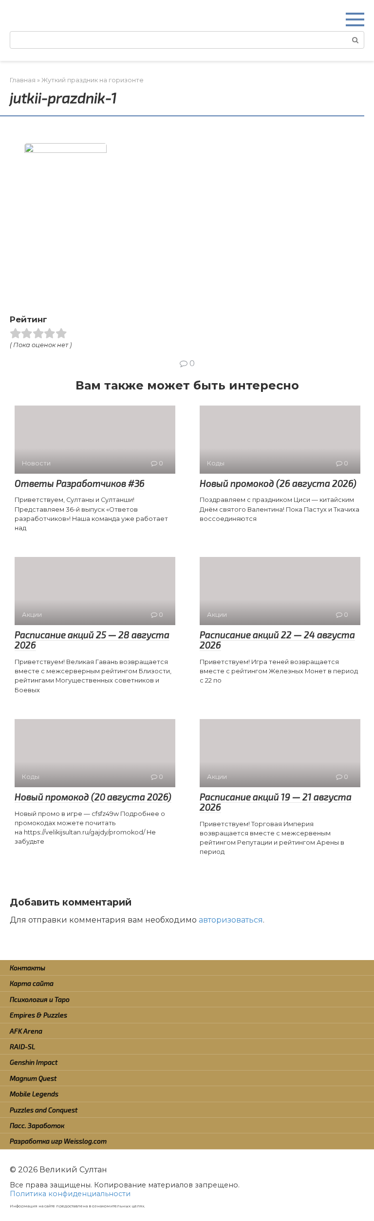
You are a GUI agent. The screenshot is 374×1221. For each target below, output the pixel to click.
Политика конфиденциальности (70, 1193)
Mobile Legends (34, 1094)
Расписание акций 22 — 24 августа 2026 (277, 639)
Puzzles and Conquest (43, 1110)
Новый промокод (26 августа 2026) (278, 483)
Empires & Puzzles (38, 1015)
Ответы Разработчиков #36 (80, 483)
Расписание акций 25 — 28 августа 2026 (92, 639)
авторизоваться (231, 920)
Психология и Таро (40, 999)
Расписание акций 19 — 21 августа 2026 (276, 802)
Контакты (27, 967)
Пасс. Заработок (37, 1125)
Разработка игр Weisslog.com (58, 1141)
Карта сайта (32, 983)
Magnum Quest (33, 1078)
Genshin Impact (33, 1062)
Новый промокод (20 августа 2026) (93, 796)
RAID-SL (22, 1046)
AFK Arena (26, 1031)
